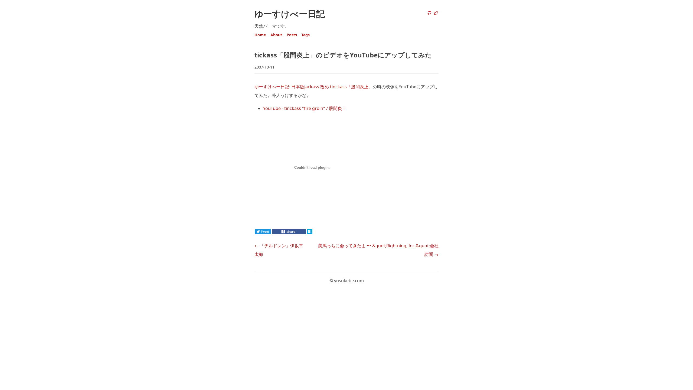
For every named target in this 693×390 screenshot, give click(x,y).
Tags (305, 34)
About (276, 34)
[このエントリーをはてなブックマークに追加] (318, 233)
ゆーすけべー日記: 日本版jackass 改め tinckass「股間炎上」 (313, 87)
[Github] (429, 14)
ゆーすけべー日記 (289, 14)
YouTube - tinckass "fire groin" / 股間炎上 (304, 108)
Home (260, 34)
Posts (292, 34)
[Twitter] (436, 14)
